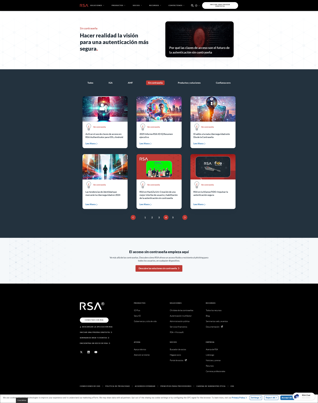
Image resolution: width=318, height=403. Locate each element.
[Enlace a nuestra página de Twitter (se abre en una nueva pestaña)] (81, 352)
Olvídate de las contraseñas (181, 310)
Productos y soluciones (189, 82)
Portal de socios (176, 360)
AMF (130, 82)
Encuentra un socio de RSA (94, 343)
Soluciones (176, 303)
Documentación (212, 327)
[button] (192, 5)
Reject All (270, 397)
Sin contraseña (155, 82)
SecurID (137, 316)
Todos (90, 82)
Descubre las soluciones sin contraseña (158, 268)
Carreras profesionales (215, 371)
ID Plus (137, 310)
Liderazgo (210, 355)
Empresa (210, 342)
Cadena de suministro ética (211, 386)
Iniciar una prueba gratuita (95, 332)
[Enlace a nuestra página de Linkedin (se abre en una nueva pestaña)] (88, 352)
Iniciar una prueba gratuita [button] (220, 5)
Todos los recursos (213, 310)
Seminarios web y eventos (93, 338)
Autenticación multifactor (181, 316)
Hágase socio (175, 355)
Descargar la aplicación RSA (97, 327)
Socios (173, 342)
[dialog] (159, 399)
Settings (255, 397)
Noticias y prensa (213, 360)
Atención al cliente (142, 355)
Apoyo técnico (140, 349)
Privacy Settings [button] (21, 400)
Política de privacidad (117, 386)
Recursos (211, 303)
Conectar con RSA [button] (94, 320)
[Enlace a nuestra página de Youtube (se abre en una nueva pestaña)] (96, 352)
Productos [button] (117, 5)
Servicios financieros (178, 327)
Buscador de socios (178, 349)
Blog (208, 316)
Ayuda (137, 342)
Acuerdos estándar (145, 386)
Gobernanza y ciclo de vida (145, 321)
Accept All (287, 397)
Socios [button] (136, 5)
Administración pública (179, 321)
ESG (232, 386)
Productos (139, 303)
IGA (111, 82)
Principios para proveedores (175, 386)
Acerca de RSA (212, 349)
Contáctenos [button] (175, 5)
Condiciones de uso (90, 386)
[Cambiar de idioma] (196, 5)
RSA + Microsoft (177, 332)
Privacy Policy (238, 398)
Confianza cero (223, 82)
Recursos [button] (154, 5)
